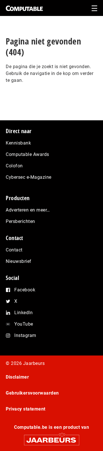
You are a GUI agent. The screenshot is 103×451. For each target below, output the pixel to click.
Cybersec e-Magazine (29, 177)
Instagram (25, 335)
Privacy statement (25, 409)
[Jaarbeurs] (51, 437)
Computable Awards (27, 154)
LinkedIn (23, 312)
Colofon (14, 165)
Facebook (24, 289)
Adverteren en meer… (28, 210)
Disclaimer (17, 377)
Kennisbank (18, 143)
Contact (14, 250)
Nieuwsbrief (18, 261)
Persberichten (20, 221)
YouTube (23, 324)
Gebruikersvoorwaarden (32, 393)
